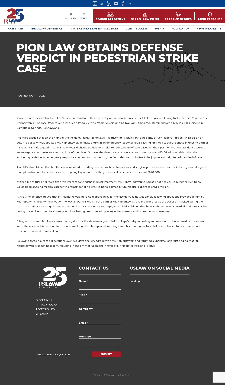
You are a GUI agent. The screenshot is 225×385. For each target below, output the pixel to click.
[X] (130, 3)
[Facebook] (123, 3)
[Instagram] (95, 3)
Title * (83, 295)
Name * (83, 281)
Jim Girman (64, 118)
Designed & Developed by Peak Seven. (112, 375)
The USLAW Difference (46, 28)
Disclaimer (44, 300)
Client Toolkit (136, 28)
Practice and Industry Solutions (94, 28)
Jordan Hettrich (87, 118)
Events (160, 28)
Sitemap (42, 313)
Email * (83, 322)
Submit (106, 354)
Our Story (15, 28)
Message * (86, 336)
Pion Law (23, 118)
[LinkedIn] (109, 3)
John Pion (48, 118)
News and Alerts (209, 28)
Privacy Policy (47, 304)
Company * (86, 309)
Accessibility (45, 309)
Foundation (180, 28)
